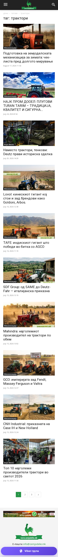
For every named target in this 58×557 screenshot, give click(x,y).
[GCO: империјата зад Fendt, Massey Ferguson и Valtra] (29, 363)
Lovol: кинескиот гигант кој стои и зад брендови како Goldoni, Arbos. (25, 198)
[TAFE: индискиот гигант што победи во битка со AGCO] (29, 226)
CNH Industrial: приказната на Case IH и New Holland (26, 426)
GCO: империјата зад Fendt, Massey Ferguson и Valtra (24, 382)
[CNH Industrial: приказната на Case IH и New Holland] (29, 407)
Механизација (10, 48)
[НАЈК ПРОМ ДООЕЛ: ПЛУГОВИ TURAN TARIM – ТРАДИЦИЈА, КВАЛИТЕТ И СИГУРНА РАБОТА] (29, 85)
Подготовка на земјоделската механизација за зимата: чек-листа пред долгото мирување (28, 57)
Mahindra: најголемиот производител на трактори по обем (27, 335)
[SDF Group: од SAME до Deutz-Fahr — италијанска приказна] (29, 270)
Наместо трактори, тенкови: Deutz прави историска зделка (27, 152)
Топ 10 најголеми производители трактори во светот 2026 (25, 472)
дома (5, 13)
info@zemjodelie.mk (34, 544)
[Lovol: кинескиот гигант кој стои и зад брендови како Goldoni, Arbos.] (29, 177)
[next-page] (38, 494)
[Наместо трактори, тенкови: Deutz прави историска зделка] (29, 133)
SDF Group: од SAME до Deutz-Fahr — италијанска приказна (26, 289)
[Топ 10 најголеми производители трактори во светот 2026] (29, 451)
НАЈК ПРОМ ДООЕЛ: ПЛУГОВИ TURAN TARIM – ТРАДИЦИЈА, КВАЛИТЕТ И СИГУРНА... (27, 106)
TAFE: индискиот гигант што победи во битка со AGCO (26, 245)
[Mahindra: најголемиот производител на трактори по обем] (29, 314)
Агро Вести (9, 144)
